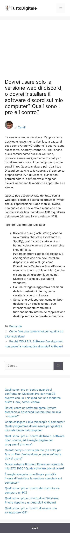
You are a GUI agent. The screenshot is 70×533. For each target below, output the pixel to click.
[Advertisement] (35, 51)
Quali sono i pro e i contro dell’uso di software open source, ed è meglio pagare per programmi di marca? (34, 440)
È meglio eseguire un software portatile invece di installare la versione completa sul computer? (33, 478)
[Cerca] (58, 366)
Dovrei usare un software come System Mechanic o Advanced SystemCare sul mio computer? (33, 412)
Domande (15, 326)
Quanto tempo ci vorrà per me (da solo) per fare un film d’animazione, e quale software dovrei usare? (33, 454)
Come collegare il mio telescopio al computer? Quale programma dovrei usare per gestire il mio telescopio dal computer (35, 426)
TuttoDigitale (24, 8)
